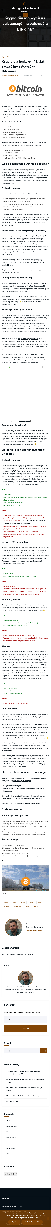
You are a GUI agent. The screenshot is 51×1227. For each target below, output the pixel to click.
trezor (36, 906)
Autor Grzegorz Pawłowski (10, 75)
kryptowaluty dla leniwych (22, 781)
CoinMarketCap (28, 798)
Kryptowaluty (5, 57)
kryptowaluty (17, 906)
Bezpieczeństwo (11, 1126)
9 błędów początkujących (12, 786)
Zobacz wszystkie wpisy (34, 931)
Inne (7, 1143)
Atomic (4, 265)
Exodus (32, 262)
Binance (35, 482)
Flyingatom (5, 561)
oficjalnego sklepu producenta (28, 339)
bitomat (40, 902)
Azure (8, 1121)
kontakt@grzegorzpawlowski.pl (12, 1206)
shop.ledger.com (24, 421)
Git (7, 1132)
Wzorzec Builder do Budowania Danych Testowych (23, 1096)
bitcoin (23, 902)
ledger (27, 906)
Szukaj (43, 1051)
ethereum (6, 906)
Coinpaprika (6, 798)
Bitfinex (29, 482)
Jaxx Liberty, (39, 262)
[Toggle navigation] (25, 15)
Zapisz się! (25, 1028)
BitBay (11, 482)
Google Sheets (11, 1137)
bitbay (14, 902)
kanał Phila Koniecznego (31, 803)
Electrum (10, 265)
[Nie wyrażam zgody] (48, 1218)
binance (6, 902)
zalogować (12, 954)
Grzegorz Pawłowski (25, 8)
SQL (7, 1154)
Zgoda (14, 1222)
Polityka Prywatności (32, 1222)
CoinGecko (38, 798)
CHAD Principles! (12, 1101)
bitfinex (31, 902)
